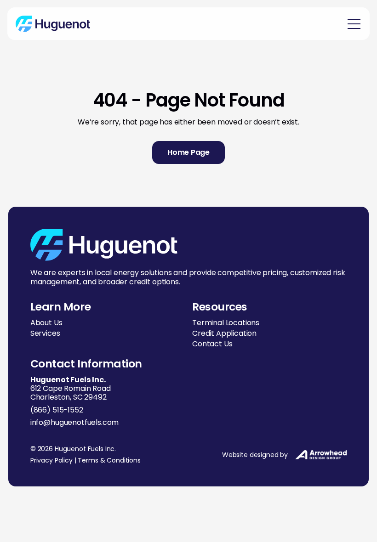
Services (45, 333)
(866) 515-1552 (56, 410)
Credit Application (224, 333)
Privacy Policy (51, 460)
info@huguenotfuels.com (74, 422)
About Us (46, 322)
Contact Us (212, 344)
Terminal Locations (225, 322)
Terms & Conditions (109, 460)
